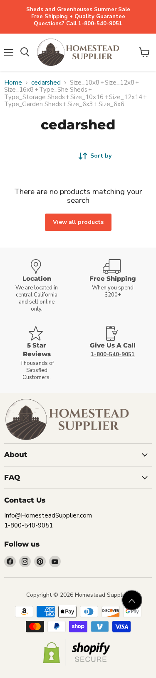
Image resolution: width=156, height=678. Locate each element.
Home (13, 82)
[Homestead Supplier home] (78, 52)
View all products (78, 222)
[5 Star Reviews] (40, 353)
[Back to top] (131, 600)
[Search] (24, 52)
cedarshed (46, 82)
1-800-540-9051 (28, 525)
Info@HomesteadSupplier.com (48, 515)
